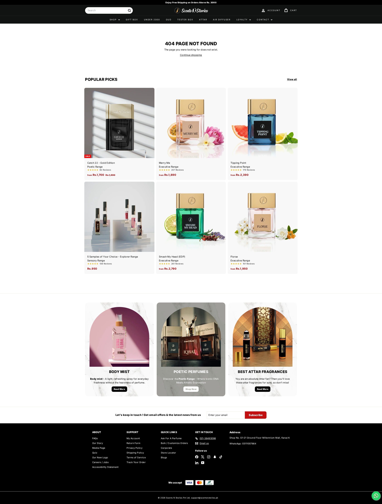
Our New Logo (100, 457)
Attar (203, 19)
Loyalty (243, 19)
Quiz (94, 452)
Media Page (98, 447)
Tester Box (185, 19)
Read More (119, 389)
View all (292, 79)
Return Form (133, 443)
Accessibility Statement (105, 467)
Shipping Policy (135, 452)
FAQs (95, 438)
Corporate (166, 447)
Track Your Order (136, 462)
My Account (133, 438)
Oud (168, 19)
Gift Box (132, 19)
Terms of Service (136, 457)
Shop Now (191, 389)
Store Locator (168, 452)
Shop (114, 19)
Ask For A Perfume (171, 438)
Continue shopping (191, 54)
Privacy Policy (135, 447)
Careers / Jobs (100, 462)
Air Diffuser (221, 19)
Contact (263, 19)
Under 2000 (152, 19)
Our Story (97, 443)
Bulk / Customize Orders (174, 443)
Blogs (164, 457)
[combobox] (109, 10)
